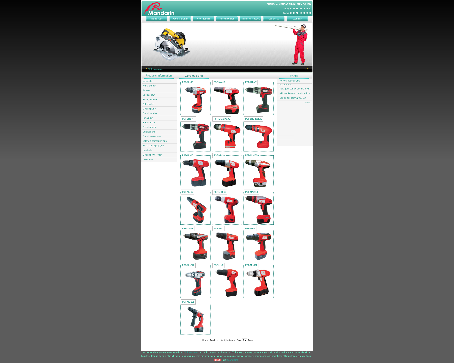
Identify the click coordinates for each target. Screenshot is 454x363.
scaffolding (232, 360)
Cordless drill (149, 132)
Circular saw (149, 95)
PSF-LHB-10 (220, 192)
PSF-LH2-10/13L (222, 119)
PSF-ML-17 (187, 192)
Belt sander (148, 104)
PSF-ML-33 (187, 82)
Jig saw (146, 90)
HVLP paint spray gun (153, 145)
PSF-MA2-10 (251, 192)
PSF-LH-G (250, 228)
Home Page (157, 19)
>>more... (307, 102)
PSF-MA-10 (219, 82)
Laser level (148, 159)
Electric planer (149, 109)
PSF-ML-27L (188, 265)
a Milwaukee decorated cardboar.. (295, 93)
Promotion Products (250, 19)
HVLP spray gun (155, 69)
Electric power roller (152, 155)
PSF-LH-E (218, 265)
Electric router (149, 127)
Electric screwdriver (152, 136)
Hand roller (148, 150)
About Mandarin (180, 19)
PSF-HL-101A (252, 155)
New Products (203, 19)
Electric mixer (149, 122)
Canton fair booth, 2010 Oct (292, 98)
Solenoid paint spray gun (155, 141)
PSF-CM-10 (187, 228)
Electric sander (150, 113)
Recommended (227, 19)
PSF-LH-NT (250, 82)
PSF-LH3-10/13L (253, 119)
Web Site (297, 19)
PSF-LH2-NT (188, 119)
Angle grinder (149, 86)
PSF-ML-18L (188, 302)
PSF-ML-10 (187, 155)
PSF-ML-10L (251, 265)
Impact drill (148, 81)
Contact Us (273, 19)
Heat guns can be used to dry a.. (295, 89)
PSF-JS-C (218, 228)
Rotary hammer (150, 99)
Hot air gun (148, 118)
